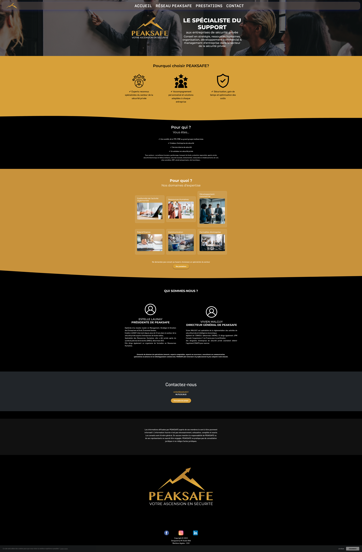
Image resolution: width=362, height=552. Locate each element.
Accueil (143, 6)
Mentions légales (179, 543)
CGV (188, 543)
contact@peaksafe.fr (181, 392)
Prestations (209, 6)
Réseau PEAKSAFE (174, 6)
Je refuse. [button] (341, 548)
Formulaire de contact (181, 400)
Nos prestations (181, 266)
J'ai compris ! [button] (353, 548)
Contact (235, 6)
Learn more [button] (64, 548)
